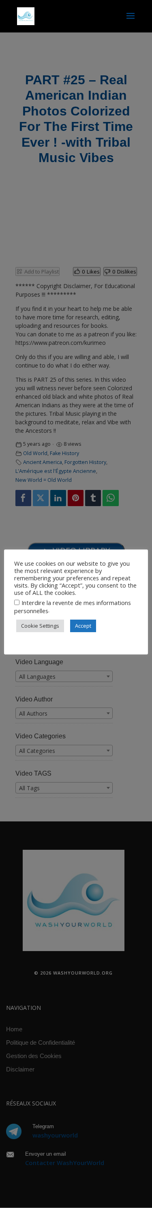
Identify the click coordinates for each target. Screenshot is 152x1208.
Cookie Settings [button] (40, 625)
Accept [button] (83, 625)
